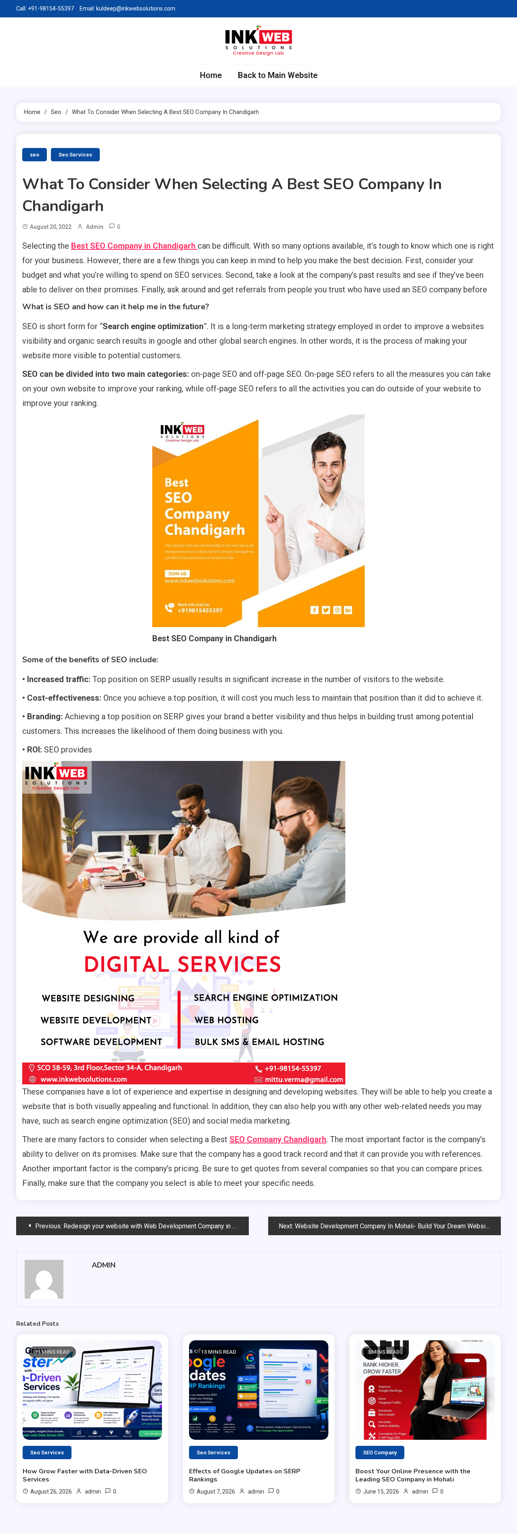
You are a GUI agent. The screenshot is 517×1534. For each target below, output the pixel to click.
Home (211, 75)
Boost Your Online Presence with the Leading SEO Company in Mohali (413, 1475)
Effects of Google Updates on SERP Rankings (245, 1475)
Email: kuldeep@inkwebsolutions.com (127, 8)
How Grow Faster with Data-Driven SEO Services (85, 1475)
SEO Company (380, 1452)
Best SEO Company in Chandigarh (134, 246)
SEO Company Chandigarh (277, 1139)
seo (34, 155)
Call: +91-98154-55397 (45, 8)
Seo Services (75, 155)
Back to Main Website (277, 75)
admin (94, 227)
